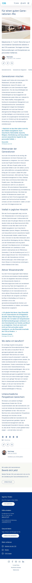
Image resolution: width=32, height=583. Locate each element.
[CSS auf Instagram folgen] (9, 562)
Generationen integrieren (19, 70)
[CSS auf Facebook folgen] (12, 562)
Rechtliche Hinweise (16, 567)
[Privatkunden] (4, 3)
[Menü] (28, 3)
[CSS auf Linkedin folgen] (23, 562)
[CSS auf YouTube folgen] (19, 562)
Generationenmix (6, 70)
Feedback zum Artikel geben (15, 456)
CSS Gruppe (8, 553)
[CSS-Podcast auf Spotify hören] (16, 562)
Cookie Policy (16, 565)
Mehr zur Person (12, 453)
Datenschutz (16, 570)
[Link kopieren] (3, 63)
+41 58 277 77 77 (6, 522)
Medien (7, 550)
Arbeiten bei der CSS (10, 546)
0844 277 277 (5, 517)
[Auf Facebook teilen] (8, 63)
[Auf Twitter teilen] (12, 63)
